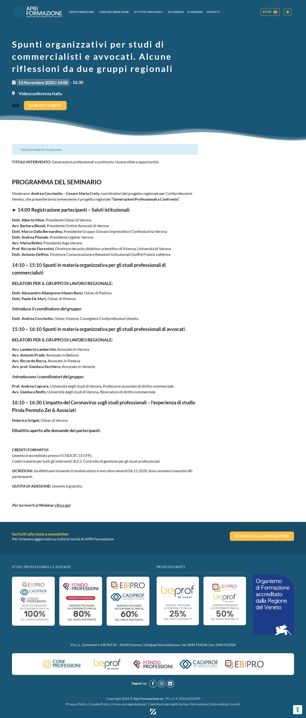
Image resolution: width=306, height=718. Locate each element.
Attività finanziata (148, 11)
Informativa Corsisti (225, 704)
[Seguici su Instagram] (162, 684)
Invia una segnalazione (129, 704)
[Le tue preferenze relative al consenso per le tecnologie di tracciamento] (297, 709)
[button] (270, 12)
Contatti (213, 11)
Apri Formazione (81, 11)
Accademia (176, 11)
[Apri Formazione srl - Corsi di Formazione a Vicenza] (38, 11)
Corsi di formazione (114, 11)
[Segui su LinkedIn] (170, 684)
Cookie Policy (100, 704)
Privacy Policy (76, 704)
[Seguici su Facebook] (153, 684)
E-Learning (195, 11)
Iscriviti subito (45, 105)
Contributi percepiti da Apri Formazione (178, 704)
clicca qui (62, 505)
